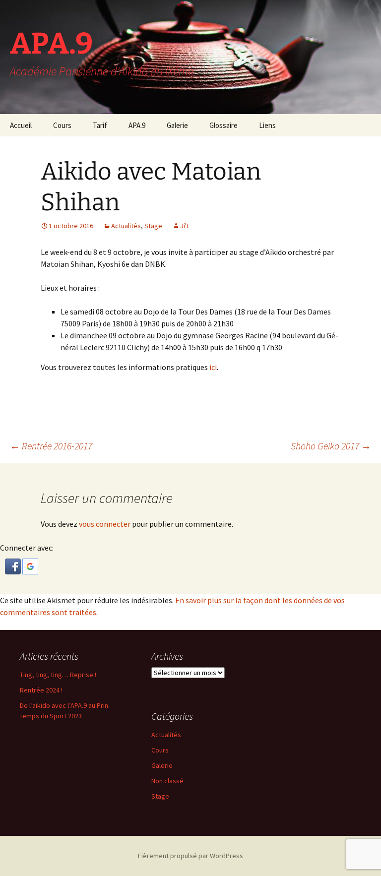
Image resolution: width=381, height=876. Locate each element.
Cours (62, 125)
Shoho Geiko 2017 (331, 445)
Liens (267, 125)
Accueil (21, 125)
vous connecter (104, 524)
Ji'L (185, 225)
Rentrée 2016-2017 (51, 445)
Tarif (100, 125)
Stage (153, 225)
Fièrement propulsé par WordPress (190, 855)
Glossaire (223, 125)
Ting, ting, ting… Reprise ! (58, 674)
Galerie (177, 125)
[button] (13, 565)
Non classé (167, 780)
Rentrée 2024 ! (41, 690)
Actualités (126, 225)
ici (213, 367)
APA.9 (136, 125)
